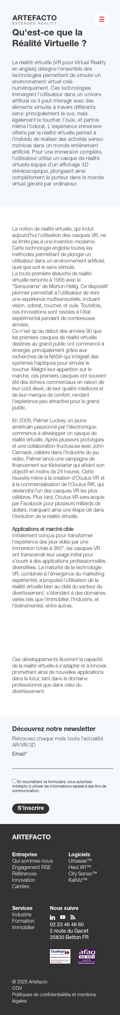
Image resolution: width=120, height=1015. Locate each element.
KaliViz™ (77, 880)
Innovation (23, 880)
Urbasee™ (80, 861)
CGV (17, 988)
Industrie (21, 915)
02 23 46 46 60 (67, 925)
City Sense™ (82, 874)
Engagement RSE (31, 868)
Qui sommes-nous (32, 861)
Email (19, 754)
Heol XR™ (79, 868)
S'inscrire (31, 809)
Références (24, 874)
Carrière (20, 887)
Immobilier (23, 928)
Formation (23, 921)
